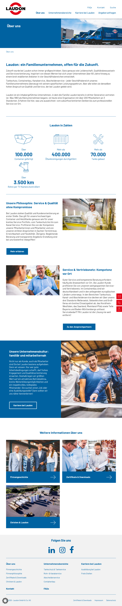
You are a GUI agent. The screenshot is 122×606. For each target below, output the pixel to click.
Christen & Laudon (19, 522)
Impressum (99, 600)
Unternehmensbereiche (59, 12)
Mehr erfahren (17, 251)
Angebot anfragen (107, 12)
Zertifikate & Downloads (78, 477)
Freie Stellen (86, 573)
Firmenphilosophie (14, 573)
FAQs (89, 7)
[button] (5, 600)
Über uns (40, 12)
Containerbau (49, 581)
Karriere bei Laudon (84, 12)
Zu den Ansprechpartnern (79, 326)
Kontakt (101, 7)
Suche (113, 7)
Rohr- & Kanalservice (52, 573)
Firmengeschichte (19, 477)
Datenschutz (111, 600)
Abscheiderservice (52, 577)
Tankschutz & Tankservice (55, 569)
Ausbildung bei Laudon (90, 569)
